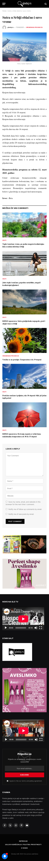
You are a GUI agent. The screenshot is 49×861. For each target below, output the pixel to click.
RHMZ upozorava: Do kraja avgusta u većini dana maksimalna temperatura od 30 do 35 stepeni (21, 435)
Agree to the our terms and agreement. (25, 781)
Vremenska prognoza (34, 27)
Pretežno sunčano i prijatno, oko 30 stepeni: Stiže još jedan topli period (24, 396)
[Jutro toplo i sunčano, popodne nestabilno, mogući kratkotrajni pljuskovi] (24, 263)
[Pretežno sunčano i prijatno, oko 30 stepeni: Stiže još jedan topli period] (24, 376)
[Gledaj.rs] (24, 4)
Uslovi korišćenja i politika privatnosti (23, 844)
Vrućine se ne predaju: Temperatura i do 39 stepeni (21, 359)
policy (31, 781)
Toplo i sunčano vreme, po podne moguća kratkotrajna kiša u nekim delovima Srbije (23, 245)
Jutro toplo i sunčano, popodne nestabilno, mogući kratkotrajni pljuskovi (21, 283)
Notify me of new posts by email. (21, 514)
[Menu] (3, 4)
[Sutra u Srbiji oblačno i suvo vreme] (24, 46)
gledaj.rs (10, 27)
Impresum (23, 841)
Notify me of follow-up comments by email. (25, 509)
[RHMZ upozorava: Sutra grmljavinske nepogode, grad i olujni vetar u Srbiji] (24, 302)
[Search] (45, 4)
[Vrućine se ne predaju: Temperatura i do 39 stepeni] (24, 340)
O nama (24, 848)
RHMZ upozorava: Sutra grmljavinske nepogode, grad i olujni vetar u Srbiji (23, 322)
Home (4, 11)
